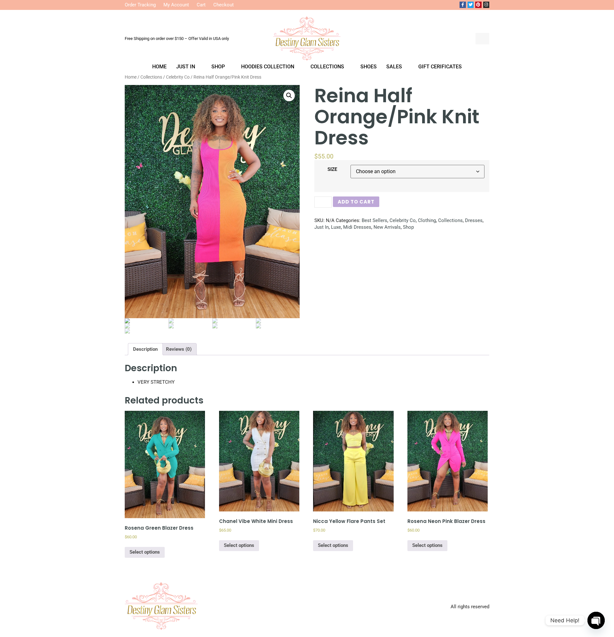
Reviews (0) (179, 349)
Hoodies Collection (267, 67)
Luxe (336, 227)
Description (145, 349)
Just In (185, 67)
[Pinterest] (478, 5)
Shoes (368, 67)
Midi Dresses (357, 227)
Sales (394, 67)
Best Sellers (374, 220)
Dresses (474, 220)
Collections (327, 67)
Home (159, 67)
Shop (218, 67)
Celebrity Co (403, 220)
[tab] (145, 349)
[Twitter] (471, 5)
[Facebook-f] (463, 5)
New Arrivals (387, 227)
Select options (145, 552)
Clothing (427, 220)
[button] (465, 38)
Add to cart (356, 201)
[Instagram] (486, 5)
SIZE (332, 169)
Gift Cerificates (440, 67)
